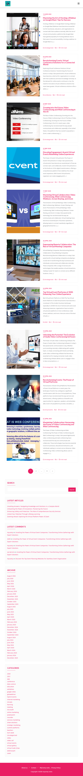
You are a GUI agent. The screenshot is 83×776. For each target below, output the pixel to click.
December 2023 (12, 658)
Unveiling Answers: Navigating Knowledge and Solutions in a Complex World (33, 506)
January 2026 (11, 594)
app (8, 679)
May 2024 (10, 645)
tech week (10, 733)
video (9, 738)
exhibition (10, 689)
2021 (8, 676)
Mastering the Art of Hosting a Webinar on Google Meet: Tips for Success (59, 19)
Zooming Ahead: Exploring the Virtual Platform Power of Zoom (28, 517)
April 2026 (10, 586)
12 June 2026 (47, 14)
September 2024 (12, 635)
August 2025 (11, 607)
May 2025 (10, 614)
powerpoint (11, 715)
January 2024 (11, 655)
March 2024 (11, 650)
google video (11, 692)
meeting (10, 707)
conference (47, 95)
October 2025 (11, 602)
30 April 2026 (47, 241)
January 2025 (11, 625)
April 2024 (10, 648)
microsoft (10, 710)
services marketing (13, 720)
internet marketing (13, 699)
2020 (45, 322)
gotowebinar (11, 694)
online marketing (13, 712)
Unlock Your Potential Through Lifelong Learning (23, 514)
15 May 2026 (47, 191)
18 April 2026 (47, 331)
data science (11, 684)
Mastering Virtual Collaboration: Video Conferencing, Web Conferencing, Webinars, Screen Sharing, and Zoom (59, 197)
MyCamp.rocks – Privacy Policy (50, 767)
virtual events (48, 410)
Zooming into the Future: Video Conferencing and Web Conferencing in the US (59, 109)
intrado (9, 702)
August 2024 (11, 637)
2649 (8, 539)
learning (10, 705)
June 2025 (10, 612)
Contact (33, 767)
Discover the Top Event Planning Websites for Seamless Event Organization (40, 559)
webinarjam (11, 751)
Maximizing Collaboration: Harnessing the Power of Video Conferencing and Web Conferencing (58, 424)
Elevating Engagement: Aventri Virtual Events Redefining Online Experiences (59, 153)
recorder (10, 717)
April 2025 (10, 617)
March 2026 (11, 589)
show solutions (12, 722)
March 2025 (11, 619)
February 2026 (12, 591)
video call (10, 740)
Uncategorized (48, 48)
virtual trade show (13, 748)
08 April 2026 (47, 376)
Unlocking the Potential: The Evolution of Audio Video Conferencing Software (59, 336)
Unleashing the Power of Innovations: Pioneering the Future (27, 509)
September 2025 (12, 604)
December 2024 (12, 627)
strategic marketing (13, 725)
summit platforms (13, 728)
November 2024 (12, 630)
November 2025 (12, 599)
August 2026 (11, 576)
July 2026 (10, 578)
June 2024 (10, 643)
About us (25, 767)
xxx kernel (10, 552)
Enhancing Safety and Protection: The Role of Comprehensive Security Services (34, 511)
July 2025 (10, 609)
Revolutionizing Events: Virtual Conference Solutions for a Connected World (59, 62)
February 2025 (12, 622)
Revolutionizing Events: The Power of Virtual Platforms (58, 381)
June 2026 (10, 581)
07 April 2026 (47, 419)
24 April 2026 (47, 288)
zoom (9, 753)
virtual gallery (11, 746)
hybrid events (11, 697)
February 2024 (12, 653)
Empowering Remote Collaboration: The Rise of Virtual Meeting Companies (59, 245)
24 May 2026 (47, 104)
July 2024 (10, 640)
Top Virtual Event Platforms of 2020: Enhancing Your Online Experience (58, 293)
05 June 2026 (47, 57)
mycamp (10, 532)
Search (10, 483)
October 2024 (11, 632)
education (10, 687)
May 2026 (10, 584)
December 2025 (12, 596)
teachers (10, 730)
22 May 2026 (47, 148)
